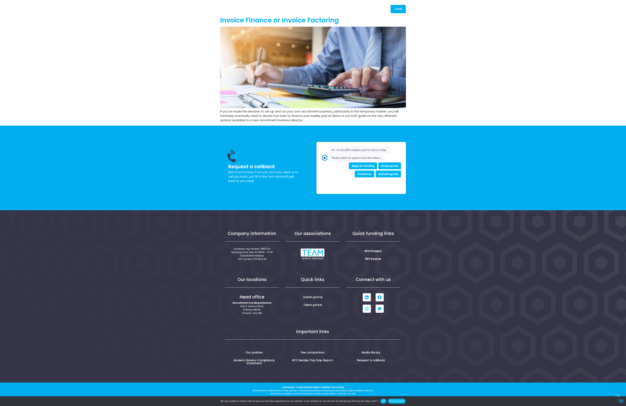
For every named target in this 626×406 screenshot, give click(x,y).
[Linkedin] (367, 297)
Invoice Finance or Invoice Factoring (279, 20)
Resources (337, 9)
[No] (621, 401)
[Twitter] (380, 309)
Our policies (254, 352)
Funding (314, 9)
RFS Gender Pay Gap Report (312, 360)
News (360, 9)
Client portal (313, 305)
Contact (377, 9)
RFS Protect (373, 251)
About (293, 9)
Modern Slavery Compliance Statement (254, 361)
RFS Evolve (373, 259)
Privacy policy (397, 401)
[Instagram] (367, 309)
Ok (383, 401)
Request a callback (371, 360)
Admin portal (312, 297)
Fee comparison (312, 352)
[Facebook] (380, 297)
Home (277, 9)
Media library (371, 352)
